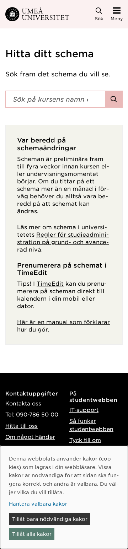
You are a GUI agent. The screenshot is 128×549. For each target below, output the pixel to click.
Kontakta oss (23, 403)
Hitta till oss (21, 425)
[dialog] (64, 497)
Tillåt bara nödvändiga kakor (49, 519)
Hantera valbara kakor (38, 503)
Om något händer (30, 436)
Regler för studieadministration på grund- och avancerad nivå (63, 242)
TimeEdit (50, 283)
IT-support (83, 409)
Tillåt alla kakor (32, 534)
